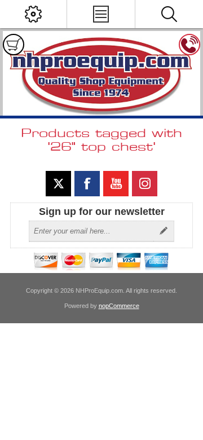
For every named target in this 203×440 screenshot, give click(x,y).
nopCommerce (119, 305)
